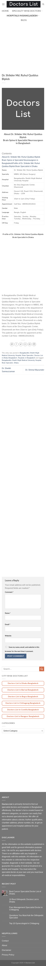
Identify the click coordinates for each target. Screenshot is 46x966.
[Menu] (3, 4)
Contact (5, 941)
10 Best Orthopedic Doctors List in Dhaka (24, 900)
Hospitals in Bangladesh (22, 15)
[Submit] (41, 669)
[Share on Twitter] (21, 344)
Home (5, 11)
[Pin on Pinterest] (30, 344)
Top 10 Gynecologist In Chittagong (24, 923)
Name (8, 613)
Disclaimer (6, 950)
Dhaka (16, 363)
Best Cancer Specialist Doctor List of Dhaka (25, 892)
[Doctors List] (23, 4)
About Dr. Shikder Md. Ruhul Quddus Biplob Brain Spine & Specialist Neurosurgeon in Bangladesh (21, 160)
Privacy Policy (8, 955)
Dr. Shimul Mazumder (34, 370)
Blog (24, 20)
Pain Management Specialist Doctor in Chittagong (26, 908)
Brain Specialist (27, 355)
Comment (9, 592)
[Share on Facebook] (16, 344)
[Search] (43, 4)
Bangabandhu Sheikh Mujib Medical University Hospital (21, 360)
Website (8, 636)
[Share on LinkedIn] (34, 344)
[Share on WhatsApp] (12, 344)
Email (7, 624)
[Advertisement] (23, 50)
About (4, 945)
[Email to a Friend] (25, 344)
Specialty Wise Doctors (26, 11)
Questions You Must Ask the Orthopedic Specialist (26, 916)
